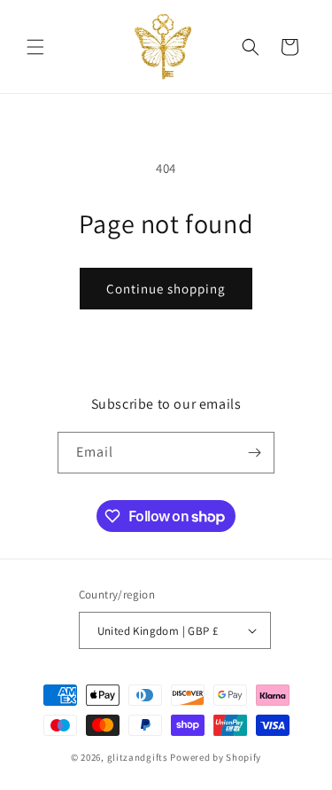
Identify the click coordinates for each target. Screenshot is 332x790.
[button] (35, 46)
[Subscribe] (254, 452)
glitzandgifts (137, 757)
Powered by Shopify (215, 757)
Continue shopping (166, 288)
